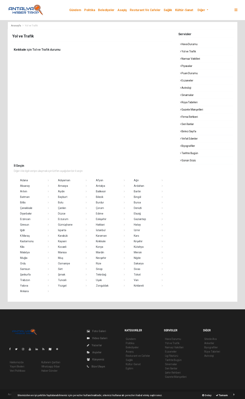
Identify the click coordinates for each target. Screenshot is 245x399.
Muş (60, 257)
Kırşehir (138, 241)
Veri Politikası (17, 370)
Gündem (75, 10)
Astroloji (186, 87)
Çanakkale (26, 208)
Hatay (137, 224)
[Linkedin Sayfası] (38, 349)
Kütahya (139, 246)
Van (136, 280)
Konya (99, 246)
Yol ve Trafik (188, 51)
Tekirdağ (101, 274)
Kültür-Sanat (184, 10)
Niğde (137, 257)
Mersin (138, 252)
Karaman (101, 235)
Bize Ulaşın (98, 366)
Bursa (137, 202)
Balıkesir (101, 191)
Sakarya (139, 263)
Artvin (23, 191)
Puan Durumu (189, 73)
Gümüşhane (65, 224)
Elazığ (137, 213)
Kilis (22, 246)
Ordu (23, 263)
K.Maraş (25, 235)
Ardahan (139, 185)
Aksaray (25, 185)
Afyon (99, 180)
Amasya (63, 185)
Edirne (99, 213)
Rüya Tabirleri (189, 102)
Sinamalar (187, 95)
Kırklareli (139, 285)
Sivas (137, 269)
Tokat (137, 274)
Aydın (61, 191)
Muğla (23, 257)
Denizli (138, 208)
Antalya (100, 185)
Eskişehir (101, 219)
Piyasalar (186, 65)
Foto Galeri (99, 331)
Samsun (25, 269)
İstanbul (100, 230)
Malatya (25, 252)
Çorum (100, 208)
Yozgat (62, 285)
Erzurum (63, 219)
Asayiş (122, 10)
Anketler (209, 343)
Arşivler (97, 352)
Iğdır (22, 230)
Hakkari (100, 224)
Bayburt (62, 196)
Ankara (24, 291)
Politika (89, 10)
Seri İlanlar (187, 124)
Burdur (100, 202)
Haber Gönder (49, 370)
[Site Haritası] (52, 349)
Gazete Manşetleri (192, 109)
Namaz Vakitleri (190, 58)
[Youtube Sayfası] (31, 349)
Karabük (63, 235)
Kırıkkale (100, 241)
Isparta (62, 230)
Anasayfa (16, 25)
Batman (25, 196)
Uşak (99, 280)
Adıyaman (64, 180)
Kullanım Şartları (50, 362)
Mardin (100, 252)
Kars (136, 235)
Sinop (99, 269)
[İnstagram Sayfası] (24, 349)
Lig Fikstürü (171, 355)
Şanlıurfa (25, 274)
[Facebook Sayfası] (11, 349)
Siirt (60, 269)
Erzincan (25, 219)
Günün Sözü (188, 160)
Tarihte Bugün (189, 153)
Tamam (223, 395)
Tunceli (62, 280)
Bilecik (99, 196)
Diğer (202, 10)
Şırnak (61, 274)
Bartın (137, 191)
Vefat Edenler (189, 138)
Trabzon (25, 280)
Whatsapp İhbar (50, 366)
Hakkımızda (17, 362)
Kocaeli (62, 246)
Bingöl (137, 196)
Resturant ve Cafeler (145, 10)
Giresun (24, 224)
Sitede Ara (210, 338)
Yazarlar (96, 345)
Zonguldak (102, 285)
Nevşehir (101, 257)
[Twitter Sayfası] (18, 349)
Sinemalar (171, 364)
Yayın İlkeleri (17, 366)
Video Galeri (99, 338)
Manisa (62, 252)
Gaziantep (140, 219)
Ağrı (136, 180)
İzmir (137, 230)
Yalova (24, 285)
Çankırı (62, 208)
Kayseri (62, 241)
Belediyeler (106, 10)
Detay (208, 395)
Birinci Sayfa (188, 131)
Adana (24, 180)
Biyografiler (188, 145)
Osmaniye (64, 263)
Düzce (61, 213)
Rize (98, 263)
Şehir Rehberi (173, 372)
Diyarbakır (26, 213)
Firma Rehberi (189, 116)
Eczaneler (187, 80)
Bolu (60, 202)
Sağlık (168, 10)
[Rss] (44, 349)
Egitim (129, 368)
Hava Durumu (189, 44)
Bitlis (23, 202)
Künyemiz (98, 359)
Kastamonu (27, 241)
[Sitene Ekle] (58, 349)
